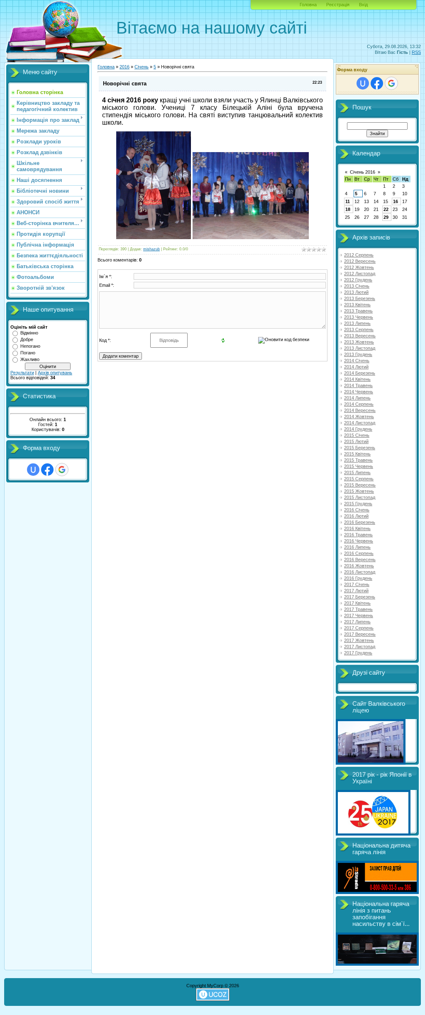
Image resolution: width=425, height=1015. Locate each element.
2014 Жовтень (359, 416)
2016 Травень (358, 534)
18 (347, 209)
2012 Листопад (359, 273)
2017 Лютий (356, 590)
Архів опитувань (55, 372)
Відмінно (29, 332)
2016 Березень (359, 522)
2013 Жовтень (359, 341)
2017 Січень (356, 584)
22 (385, 209)
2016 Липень (357, 547)
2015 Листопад (359, 497)
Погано (27, 352)
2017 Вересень (360, 634)
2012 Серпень (359, 254)
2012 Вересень (360, 261)
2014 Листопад (359, 422)
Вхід (363, 4)
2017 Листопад (359, 646)
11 (347, 201)
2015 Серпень (359, 478)
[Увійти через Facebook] (47, 469)
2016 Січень (356, 509)
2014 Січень (356, 360)
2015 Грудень (358, 503)
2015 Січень (356, 435)
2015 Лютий (356, 441)
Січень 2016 (362, 172)
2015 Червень (358, 466)
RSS (416, 52)
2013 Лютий (356, 292)
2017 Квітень (357, 603)
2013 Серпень (359, 329)
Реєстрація (337, 4)
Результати (22, 372)
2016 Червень (358, 540)
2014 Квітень (357, 379)
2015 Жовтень (359, 491)
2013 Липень (357, 323)
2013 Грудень (358, 354)
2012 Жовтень (359, 267)
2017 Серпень (359, 627)
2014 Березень (359, 373)
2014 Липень (357, 397)
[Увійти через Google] (61, 469)
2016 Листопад (359, 571)
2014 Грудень (358, 428)
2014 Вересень (360, 410)
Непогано (30, 346)
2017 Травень (358, 609)
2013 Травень (358, 310)
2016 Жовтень (359, 565)
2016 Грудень (358, 578)
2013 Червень (358, 317)
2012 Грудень (358, 279)
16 (395, 201)
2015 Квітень (357, 453)
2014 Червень (358, 391)
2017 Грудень (358, 652)
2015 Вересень (360, 484)
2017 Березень (359, 596)
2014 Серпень (359, 404)
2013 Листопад (359, 348)
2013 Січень (356, 285)
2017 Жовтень (359, 640)
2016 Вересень (360, 559)
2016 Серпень (359, 553)
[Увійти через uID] (33, 469)
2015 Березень (359, 447)
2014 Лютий (356, 366)
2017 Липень (357, 621)
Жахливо (29, 359)
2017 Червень (358, 615)
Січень (141, 66)
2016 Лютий (356, 516)
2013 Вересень (360, 335)
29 (385, 217)
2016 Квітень (357, 528)
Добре (26, 339)
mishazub (151, 249)
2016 (124, 66)
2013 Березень (359, 298)
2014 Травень (358, 385)
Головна (308, 4)
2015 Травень (358, 460)
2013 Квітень (357, 304)
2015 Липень (357, 472)
